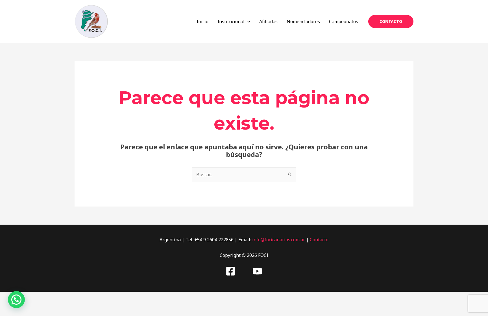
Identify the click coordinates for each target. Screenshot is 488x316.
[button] (247, 21)
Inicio (202, 21)
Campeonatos (343, 21)
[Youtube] (257, 271)
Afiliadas (268, 21)
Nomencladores (303, 21)
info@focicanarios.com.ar (278, 240)
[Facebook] (230, 271)
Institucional (231, 21)
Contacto (319, 240)
